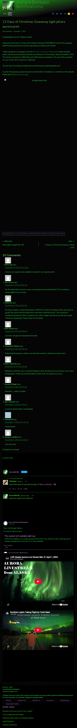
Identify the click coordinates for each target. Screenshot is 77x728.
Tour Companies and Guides (13, 714)
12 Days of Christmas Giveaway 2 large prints (59, 244)
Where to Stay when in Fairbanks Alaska (18, 718)
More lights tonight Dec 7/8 (13, 243)
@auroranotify (25, 495)
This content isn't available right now (20, 536)
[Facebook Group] (57, 13)
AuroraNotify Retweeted (16, 478)
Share (6, 547)
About (8, 700)
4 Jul (26, 481)
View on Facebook (8, 545)
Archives (50, 700)
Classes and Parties (10, 725)
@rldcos (20, 481)
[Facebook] (53, 13)
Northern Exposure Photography (46, 52)
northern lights (59, 234)
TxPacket (13, 481)
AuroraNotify (14, 495)
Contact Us (22, 700)
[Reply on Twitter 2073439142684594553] (10, 489)
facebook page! (22, 74)
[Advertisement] (38, 665)
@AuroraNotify (46, 484)
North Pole (47, 234)
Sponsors (36, 700)
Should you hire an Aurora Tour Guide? (17, 711)
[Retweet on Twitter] (8, 478)
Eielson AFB (28, 234)
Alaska (5, 234)
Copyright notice (12, 704)
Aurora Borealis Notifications (18, 522)
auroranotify (8, 31)
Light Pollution (8, 721)
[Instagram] (65, 13)
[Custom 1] (69, 13)
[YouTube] (72, 13)
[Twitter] (61, 13)
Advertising (64, 700)
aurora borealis (16, 234)
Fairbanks (37, 234)
